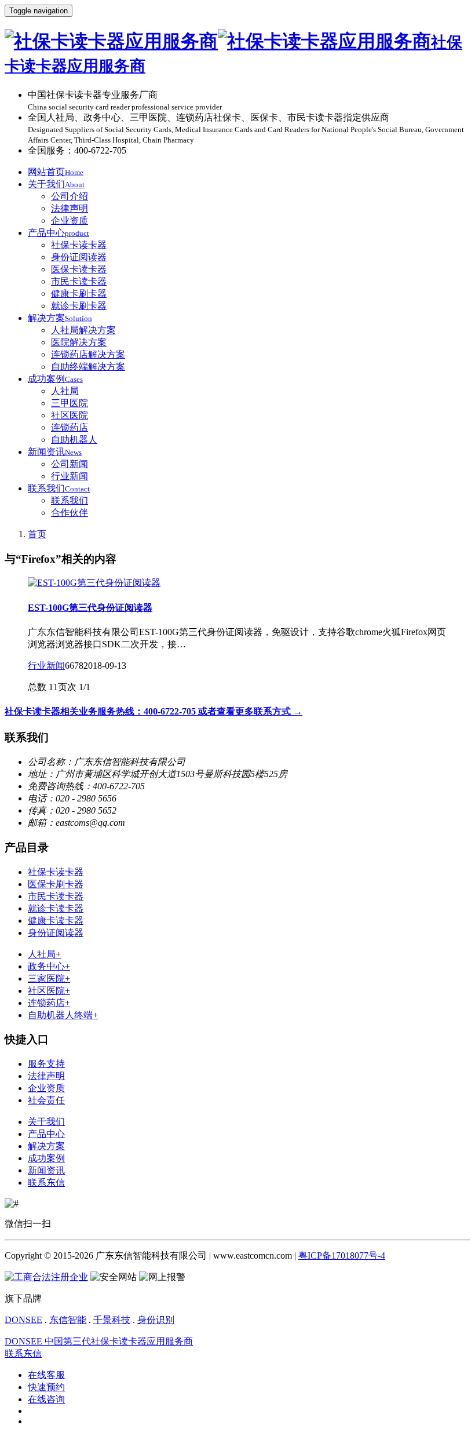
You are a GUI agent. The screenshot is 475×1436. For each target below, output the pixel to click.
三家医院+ (49, 978)
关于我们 (56, 184)
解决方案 (60, 318)
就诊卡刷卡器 (79, 306)
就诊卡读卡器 (55, 908)
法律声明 (69, 208)
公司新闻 (69, 464)
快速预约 (46, 1387)
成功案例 (55, 379)
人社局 (65, 391)
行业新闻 (69, 476)
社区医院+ (49, 991)
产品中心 (58, 233)
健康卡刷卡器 (79, 293)
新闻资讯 (55, 452)
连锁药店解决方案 (88, 354)
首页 (37, 534)
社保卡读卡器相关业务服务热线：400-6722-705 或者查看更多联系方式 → (153, 711)
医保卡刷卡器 (55, 884)
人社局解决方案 (83, 330)
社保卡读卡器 (79, 245)
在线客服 (46, 1375)
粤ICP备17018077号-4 (341, 1255)
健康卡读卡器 (55, 920)
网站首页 (55, 172)
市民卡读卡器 (79, 281)
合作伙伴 (69, 512)
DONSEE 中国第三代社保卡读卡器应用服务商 (99, 1341)
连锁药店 (69, 427)
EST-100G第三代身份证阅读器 (90, 608)
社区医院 (69, 415)
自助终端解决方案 (88, 366)
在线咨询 (46, 1399)
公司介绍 (69, 196)
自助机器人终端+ (63, 1015)
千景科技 (111, 1320)
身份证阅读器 (79, 257)
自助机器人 (74, 439)
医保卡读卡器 (79, 269)
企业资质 (69, 220)
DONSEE (23, 1320)
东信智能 (67, 1320)
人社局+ (44, 954)
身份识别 (155, 1320)
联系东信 (46, 1182)
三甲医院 (69, 403)
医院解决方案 (79, 342)
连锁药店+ (49, 1003)
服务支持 (46, 1064)
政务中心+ (49, 966)
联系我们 (59, 488)
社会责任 (46, 1100)
